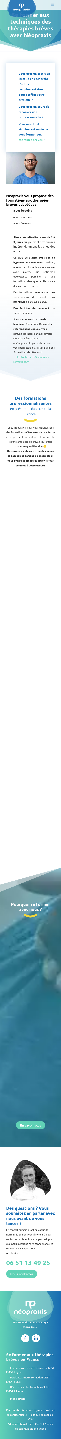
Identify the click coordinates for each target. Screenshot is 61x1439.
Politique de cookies (41, 1414)
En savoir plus (30, 1125)
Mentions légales (32, 1409)
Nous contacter (21, 1274)
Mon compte (18, 1398)
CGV (31, 1419)
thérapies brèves (31, 140)
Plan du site (13, 1409)
